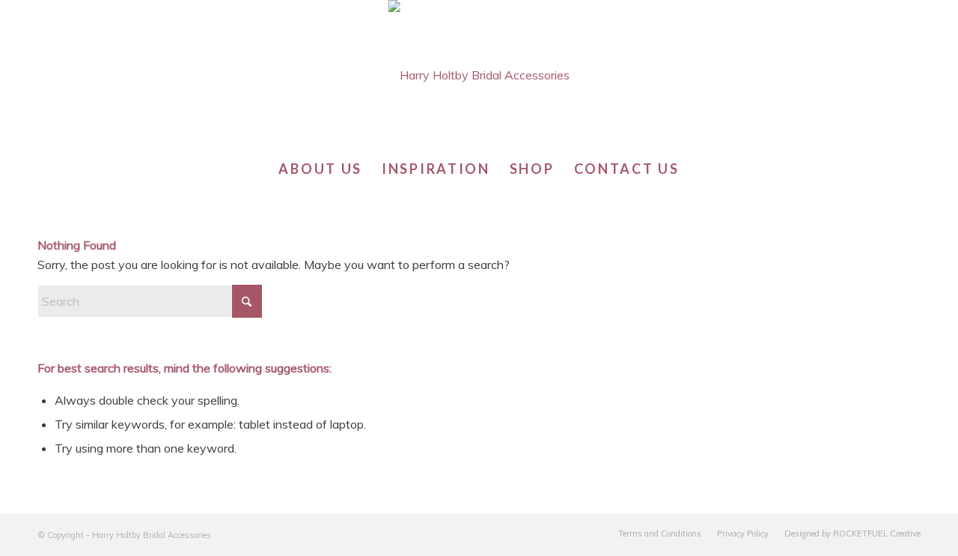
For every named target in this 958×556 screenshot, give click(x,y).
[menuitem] (320, 168)
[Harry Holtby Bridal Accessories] (479, 75)
